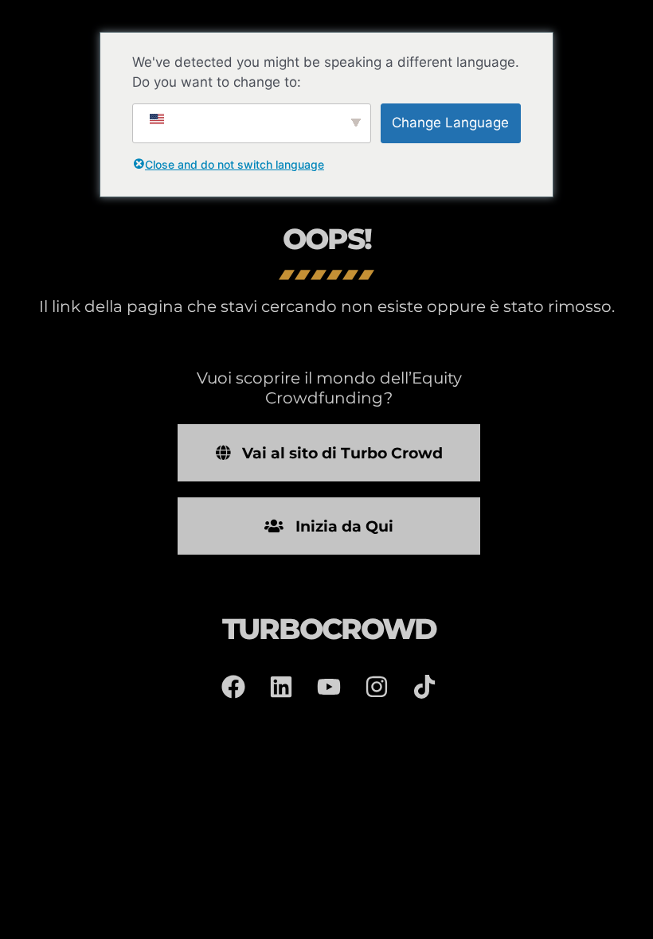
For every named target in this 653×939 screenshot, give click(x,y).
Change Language (450, 123)
